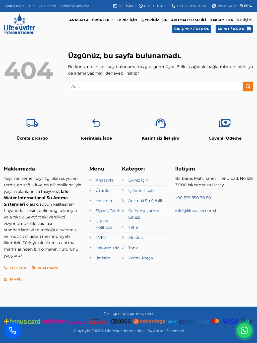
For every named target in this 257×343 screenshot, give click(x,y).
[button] (191, 29)
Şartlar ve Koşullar (74, 6)
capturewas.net (140, 313)
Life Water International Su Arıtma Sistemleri (144, 330)
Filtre (133, 227)
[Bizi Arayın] (12, 330)
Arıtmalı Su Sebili (188, 20)
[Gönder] (248, 86)
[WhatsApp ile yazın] (244, 330)
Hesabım (105, 200)
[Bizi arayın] (250, 6)
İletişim (244, 20)
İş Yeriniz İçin (154, 20)
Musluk (135, 237)
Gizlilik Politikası (42, 6)
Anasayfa (79, 20)
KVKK (101, 237)
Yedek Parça (140, 258)
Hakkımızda (221, 20)
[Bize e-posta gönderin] (245, 6)
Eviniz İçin (126, 20)
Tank (133, 248)
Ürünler (101, 20)
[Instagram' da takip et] (241, 6)
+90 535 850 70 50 (193, 197)
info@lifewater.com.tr (196, 210)
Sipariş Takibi (15, 6)
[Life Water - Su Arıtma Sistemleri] (19, 24)
